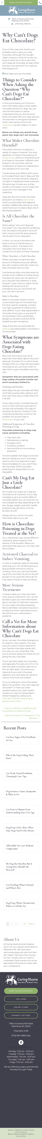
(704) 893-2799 (9, 698)
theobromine (8, 158)
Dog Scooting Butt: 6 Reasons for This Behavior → (22, 716)
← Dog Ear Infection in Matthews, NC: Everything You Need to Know (19, 709)
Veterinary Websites (14, 1130)
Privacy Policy (21, 1136)
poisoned (6, 329)
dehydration (8, 419)
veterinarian (8, 125)
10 (25, 924)
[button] (40, 2)
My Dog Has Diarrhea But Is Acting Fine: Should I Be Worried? (19, 866)
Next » (32, 924)
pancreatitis (28, 200)
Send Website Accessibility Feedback (22, 1134)
